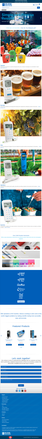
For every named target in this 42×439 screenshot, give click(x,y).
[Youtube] (25, 391)
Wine (2, 145)
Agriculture (3, 185)
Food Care (3, 224)
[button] (1, 18)
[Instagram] (22, 391)
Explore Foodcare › (7, 227)
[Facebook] (17, 391)
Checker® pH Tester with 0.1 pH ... (21, 340)
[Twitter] (19, 391)
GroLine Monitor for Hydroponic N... (33, 340)
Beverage (3, 105)
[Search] (38, 8)
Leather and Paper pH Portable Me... (9, 340)
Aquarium (3, 65)
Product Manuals (4, 402)
